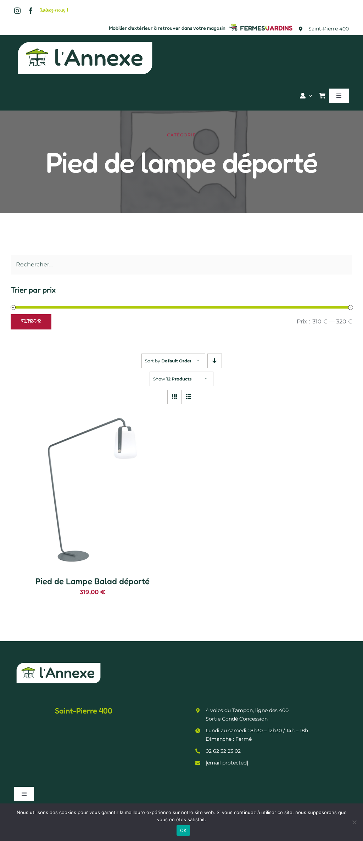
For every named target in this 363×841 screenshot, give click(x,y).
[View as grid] (175, 397)
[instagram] (17, 10)
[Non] (354, 822)
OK (183, 830)
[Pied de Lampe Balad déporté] (92, 412)
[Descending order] (215, 361)
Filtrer (31, 321)
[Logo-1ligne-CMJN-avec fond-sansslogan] (260, 24)
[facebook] (31, 10)
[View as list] (189, 397)
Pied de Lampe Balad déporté (92, 581)
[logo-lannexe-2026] (85, 41)
